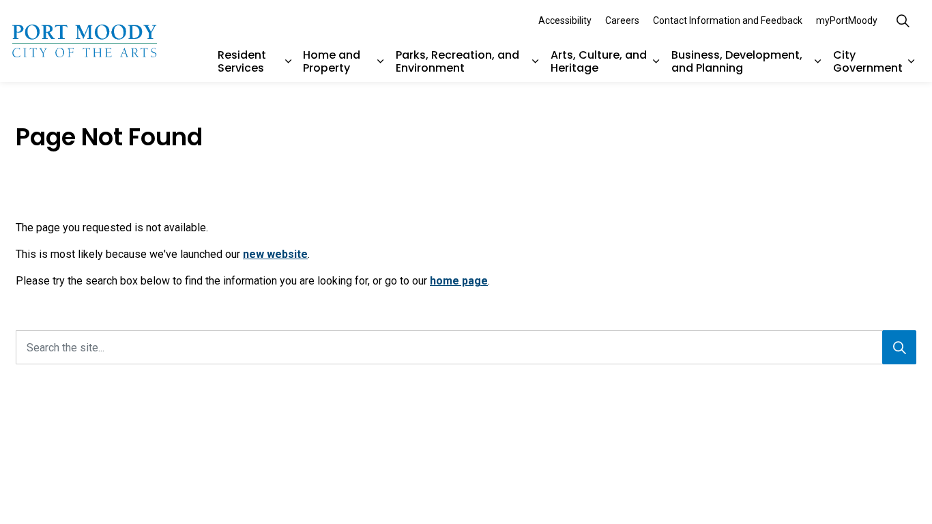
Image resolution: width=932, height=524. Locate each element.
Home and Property (331, 61)
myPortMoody (846, 20)
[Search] (899, 347)
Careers (622, 20)
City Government (868, 61)
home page (459, 280)
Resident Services (242, 61)
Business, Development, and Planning (736, 61)
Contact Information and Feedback (727, 20)
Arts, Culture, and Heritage (599, 61)
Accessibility (565, 20)
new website (275, 254)
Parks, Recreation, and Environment (457, 61)
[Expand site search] (902, 20)
